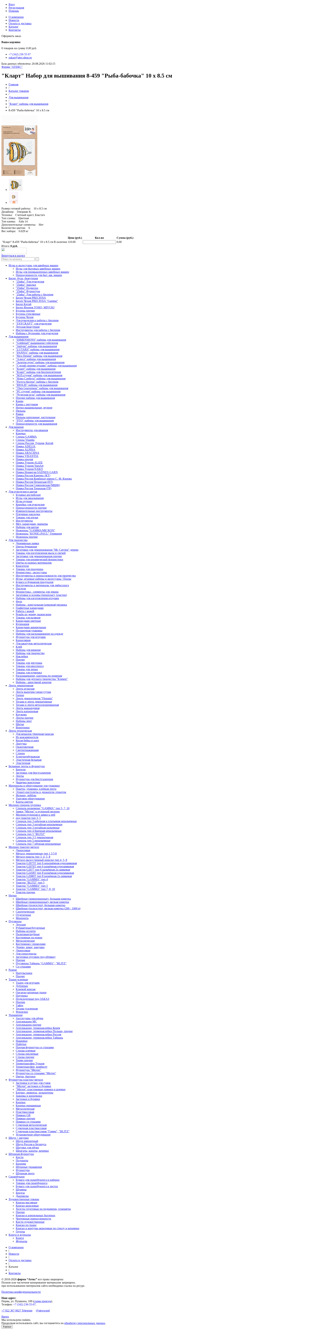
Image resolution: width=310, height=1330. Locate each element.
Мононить (22, 918)
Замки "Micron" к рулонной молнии (38, 811)
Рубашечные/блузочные (30, 927)
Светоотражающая (27, 750)
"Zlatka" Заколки (26, 284)
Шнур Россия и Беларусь (31, 1144)
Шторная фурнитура (21, 1154)
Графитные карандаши (30, 607)
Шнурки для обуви (27, 1147)
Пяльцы (20, 410)
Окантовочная (24, 746)
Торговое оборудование (30, 798)
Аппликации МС (26, 1021)
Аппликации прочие (28, 1024)
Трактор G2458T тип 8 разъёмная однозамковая (45, 872)
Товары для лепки (27, 669)
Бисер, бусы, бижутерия (23, 278)
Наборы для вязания (28, 649)
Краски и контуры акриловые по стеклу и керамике (47, 1228)
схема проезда (42, 1301)
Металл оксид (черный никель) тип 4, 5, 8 (41, 859)
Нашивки (21, 1040)
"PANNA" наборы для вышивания (37, 352)
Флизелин (22, 1011)
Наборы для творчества (30, 653)
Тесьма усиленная (27, 1008)
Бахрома (21, 1163)
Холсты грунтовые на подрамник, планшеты (43, 1208)
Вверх (5, 1316)
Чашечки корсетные (28, 782)
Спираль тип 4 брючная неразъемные (39, 830)
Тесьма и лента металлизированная (37, 704)
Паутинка (22, 995)
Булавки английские (28, 494)
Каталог (13, 26)
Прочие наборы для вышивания (35, 397)
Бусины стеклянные (28, 313)
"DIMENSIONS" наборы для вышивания (41, 339)
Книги (20, 1238)
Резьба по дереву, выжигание (33, 614)
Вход (12, 4)
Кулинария (22, 624)
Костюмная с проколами (31, 943)
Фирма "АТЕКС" (12, 66)
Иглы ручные (24, 501)
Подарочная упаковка (29, 630)
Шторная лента (25, 1173)
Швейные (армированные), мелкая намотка (42, 901)
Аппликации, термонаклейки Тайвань (39, 1037)
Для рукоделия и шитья (23, 491)
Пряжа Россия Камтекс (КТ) (33, 475)
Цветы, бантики (26, 1076)
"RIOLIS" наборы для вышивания (36, 384)
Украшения (15, 1015)
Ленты (20, 775)
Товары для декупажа (29, 662)
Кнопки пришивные (28, 1105)
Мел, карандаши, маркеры (32, 523)
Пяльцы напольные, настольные (35, 417)
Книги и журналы (20, 1234)
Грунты (20, 1231)
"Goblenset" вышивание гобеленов (37, 342)
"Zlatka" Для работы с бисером (34, 294)
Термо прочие (24, 1060)
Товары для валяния (28, 617)
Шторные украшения (29, 1166)
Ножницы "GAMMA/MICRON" (35, 530)
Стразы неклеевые (27, 1053)
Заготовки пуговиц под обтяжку (36, 956)
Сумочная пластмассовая (31, 1128)
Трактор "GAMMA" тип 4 (32, 879)
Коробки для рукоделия (30, 504)
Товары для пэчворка (29, 672)
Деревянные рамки (27, 543)
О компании (16, 16)
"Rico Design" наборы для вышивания (39, 355)
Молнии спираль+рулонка (25, 805)
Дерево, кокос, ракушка (30, 947)
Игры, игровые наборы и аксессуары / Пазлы (43, 578)
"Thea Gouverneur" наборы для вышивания (42, 388)
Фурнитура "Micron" (28, 1070)
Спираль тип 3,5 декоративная (34, 837)
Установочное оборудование (33, 1134)
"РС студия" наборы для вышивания (38, 391)
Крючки (21, 433)
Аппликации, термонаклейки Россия (38, 1034)
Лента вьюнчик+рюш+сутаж (33, 691)
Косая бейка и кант (27, 740)
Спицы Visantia (25, 439)
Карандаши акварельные (31, 627)
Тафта (19, 1005)
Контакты (15, 29)
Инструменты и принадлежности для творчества (46, 575)
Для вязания (16, 426)
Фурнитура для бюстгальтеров (34, 779)
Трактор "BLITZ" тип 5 (30, 882)
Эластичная (23, 763)
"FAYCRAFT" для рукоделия (33, 323)
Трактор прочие (25, 892)
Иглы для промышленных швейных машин (42, 271)
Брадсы (20, 1192)
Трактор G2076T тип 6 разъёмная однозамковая (45, 866)
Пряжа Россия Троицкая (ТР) (33, 488)
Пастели (21, 588)
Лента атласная (25, 688)
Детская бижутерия (27, 326)
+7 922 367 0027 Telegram (16, 1310)
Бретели (21, 769)
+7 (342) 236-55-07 (24, 1304)
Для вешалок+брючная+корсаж (35, 733)
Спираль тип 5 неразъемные (33, 840)
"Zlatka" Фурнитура (28, 291)
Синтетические (25, 911)
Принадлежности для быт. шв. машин (39, 275)
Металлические (25, 940)
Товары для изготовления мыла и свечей (41, 553)
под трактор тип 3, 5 (28, 817)
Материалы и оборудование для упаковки (34, 785)
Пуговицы (15, 921)
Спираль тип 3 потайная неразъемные (39, 824)
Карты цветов (24, 801)
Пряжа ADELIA (26, 446)
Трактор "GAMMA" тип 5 (32, 885)
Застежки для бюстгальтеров (33, 772)
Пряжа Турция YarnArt (29, 465)
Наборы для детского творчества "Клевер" (42, 679)
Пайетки (21, 1044)
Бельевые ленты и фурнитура (27, 766)
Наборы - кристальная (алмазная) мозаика (41, 604)
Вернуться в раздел (13, 255)
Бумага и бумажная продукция (34, 582)
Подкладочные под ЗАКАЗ (32, 998)
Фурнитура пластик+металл (26, 1079)
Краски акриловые (27, 1205)
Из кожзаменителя (27, 737)
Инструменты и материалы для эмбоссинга (42, 585)
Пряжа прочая (24, 459)
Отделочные (23, 914)
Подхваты (22, 1160)
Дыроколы (22, 1196)
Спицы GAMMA (26, 436)
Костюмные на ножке (29, 937)
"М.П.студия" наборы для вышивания (39, 375)
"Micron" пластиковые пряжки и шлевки (40, 1089)
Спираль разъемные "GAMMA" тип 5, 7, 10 (42, 808)
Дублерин (22, 985)
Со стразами (23, 966)
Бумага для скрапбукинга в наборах (38, 1179)
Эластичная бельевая (28, 759)
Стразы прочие (25, 1057)
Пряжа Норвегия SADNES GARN (37, 472)
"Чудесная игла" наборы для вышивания (40, 394)
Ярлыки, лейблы (26, 795)
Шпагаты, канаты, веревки (32, 1150)
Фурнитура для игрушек (31, 637)
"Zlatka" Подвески (27, 288)
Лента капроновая (27, 711)
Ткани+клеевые (18, 979)
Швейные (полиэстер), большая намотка (40, 905)
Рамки (20, 414)
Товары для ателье (27, 517)
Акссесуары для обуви (29, 1018)
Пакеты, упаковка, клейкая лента (36, 788)
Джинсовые (23, 850)
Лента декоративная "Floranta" (34, 698)
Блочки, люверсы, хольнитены (34, 1092)
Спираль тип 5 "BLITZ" (30, 834)
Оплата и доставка (20, 23)
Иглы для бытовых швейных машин (38, 268)
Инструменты (24, 520)
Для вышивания (18, 97)
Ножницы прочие (27, 536)
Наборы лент (24, 721)
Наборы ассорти (26, 931)
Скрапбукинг (17, 1176)
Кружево (21, 714)
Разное (13, 969)
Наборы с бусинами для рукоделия (37, 333)
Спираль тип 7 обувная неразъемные (38, 843)
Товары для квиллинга (30, 666)
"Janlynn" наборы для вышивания (36, 346)
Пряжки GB (23, 1115)
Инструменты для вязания (32, 430)
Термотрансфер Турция (30, 1063)
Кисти (20, 1157)
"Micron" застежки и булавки (33, 1086)
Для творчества (18, 540)
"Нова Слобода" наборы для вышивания (40, 378)
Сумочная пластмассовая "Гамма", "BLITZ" (43, 1131)
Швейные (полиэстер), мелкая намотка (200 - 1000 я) (48, 908)
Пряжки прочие (25, 1118)
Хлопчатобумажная (28, 756)
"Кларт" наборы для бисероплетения (38, 372)
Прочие (20, 960)
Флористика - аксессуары (31, 572)
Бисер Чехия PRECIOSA (31, 297)
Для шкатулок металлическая (33, 643)
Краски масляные (26, 1202)
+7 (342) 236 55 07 (20, 54)
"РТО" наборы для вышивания (35, 420)
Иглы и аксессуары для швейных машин (33, 265)
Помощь (14, 10)
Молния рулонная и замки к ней (35, 814)
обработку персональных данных (84, 1323)
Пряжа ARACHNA (27, 452)
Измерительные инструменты (34, 511)
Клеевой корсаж (26, 989)
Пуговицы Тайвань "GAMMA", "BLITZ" (41, 963)
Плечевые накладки (28, 514)
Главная (13, 84)
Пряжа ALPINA (25, 449)
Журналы (21, 1241)
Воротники (23, 727)
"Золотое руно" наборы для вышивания (40, 362)
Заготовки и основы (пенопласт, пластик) (41, 595)
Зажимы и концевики (29, 1095)
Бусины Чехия (24, 317)
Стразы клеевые (26, 1050)
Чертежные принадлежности (33, 1218)
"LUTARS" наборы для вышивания (37, 349)
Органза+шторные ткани (31, 992)
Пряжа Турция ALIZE (29, 462)
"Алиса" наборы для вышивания (36, 359)
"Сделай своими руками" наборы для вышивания (46, 365)
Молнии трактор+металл (24, 847)
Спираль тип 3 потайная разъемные (38, 827)
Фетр (19, 601)
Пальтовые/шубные (28, 934)
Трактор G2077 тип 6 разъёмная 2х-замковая (43, 869)
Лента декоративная (21, 685)
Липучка (21, 743)
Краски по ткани (26, 1225)
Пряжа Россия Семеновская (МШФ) (38, 485)
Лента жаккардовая (27, 708)
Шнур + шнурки (19, 1137)
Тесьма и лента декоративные (34, 701)
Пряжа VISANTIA (27, 456)
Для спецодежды (26, 953)
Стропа (20, 753)
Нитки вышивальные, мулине (34, 407)
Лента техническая (20, 730)
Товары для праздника (29, 569)
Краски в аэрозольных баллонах (35, 1215)
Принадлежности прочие (31, 507)
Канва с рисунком (27, 404)
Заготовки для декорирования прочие (39, 556)
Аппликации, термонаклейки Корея (38, 1027)
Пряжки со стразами (28, 1121)
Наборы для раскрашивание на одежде (39, 633)
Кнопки (20, 1102)
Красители (22, 565)
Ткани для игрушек (28, 982)
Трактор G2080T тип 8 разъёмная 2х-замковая (44, 876)
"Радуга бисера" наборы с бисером (37, 381)
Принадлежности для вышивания (36, 423)
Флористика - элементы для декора (37, 591)
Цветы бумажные (26, 546)
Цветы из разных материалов (34, 562)
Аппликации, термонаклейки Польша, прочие (44, 1031)
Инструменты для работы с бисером (38, 330)
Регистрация (16, 7)
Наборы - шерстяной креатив (33, 682)
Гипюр (20, 695)
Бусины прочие (25, 310)
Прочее (20, 659)
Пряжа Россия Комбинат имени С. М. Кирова (44, 478)
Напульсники (24, 973)
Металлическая (25, 1108)
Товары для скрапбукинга (31, 1183)
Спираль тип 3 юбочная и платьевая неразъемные (46, 821)
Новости (14, 20)
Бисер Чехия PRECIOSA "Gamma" (37, 300)
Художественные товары (24, 1199)
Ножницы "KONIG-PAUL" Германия (39, 533)
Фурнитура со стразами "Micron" (36, 1073)
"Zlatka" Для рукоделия (30, 281)
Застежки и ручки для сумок (33, 1082)
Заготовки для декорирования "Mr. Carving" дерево (47, 549)
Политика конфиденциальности (21, 1291)
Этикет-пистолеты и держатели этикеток (41, 792)
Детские (21, 924)
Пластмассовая (25, 1112)
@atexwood (43, 1310)
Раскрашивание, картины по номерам (39, 675)
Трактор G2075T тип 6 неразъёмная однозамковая (46, 863)
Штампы (21, 1189)
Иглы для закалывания (30, 498)
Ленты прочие (24, 717)
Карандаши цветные (28, 620)
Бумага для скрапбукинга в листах (37, 1186)
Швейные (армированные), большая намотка (43, 898)
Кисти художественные (30, 1221)
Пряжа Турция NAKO (29, 468)
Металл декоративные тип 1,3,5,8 (36, 853)
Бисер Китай (23, 304)
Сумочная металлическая (31, 1124)
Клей (19, 646)
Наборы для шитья (27, 527)
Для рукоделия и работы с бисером (37, 320)
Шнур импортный (27, 1141)
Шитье (20, 724)
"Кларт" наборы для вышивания (28, 103)
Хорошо (7, 1326)
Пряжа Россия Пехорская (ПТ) (34, 481)
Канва (19, 401)
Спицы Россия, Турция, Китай (34, 443)
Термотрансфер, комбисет (31, 1066)
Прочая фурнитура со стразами (35, 1047)
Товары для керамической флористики (39, 559)
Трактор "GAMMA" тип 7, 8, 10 (35, 889)
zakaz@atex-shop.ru (20, 57)
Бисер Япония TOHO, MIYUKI (35, 307)
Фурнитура (23, 1170)
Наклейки (22, 656)
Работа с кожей (25, 611)
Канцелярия (23, 640)
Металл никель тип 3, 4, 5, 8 (33, 856)
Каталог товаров (19, 90)
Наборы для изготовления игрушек (37, 598)
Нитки (13, 895)
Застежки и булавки (28, 1099)
